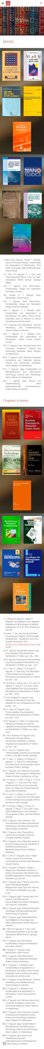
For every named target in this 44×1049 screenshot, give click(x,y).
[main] (22, 21)
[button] (3, 3)
